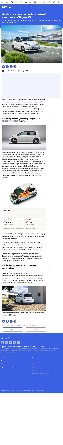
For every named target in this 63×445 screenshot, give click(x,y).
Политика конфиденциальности (40, 373)
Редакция (34, 367)
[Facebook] (2, 342)
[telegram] (3, 66)
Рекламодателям (36, 361)
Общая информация (37, 358)
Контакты (34, 370)
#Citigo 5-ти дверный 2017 (32, 325)
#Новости (18, 325)
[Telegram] (14, 342)
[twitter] (11, 66)
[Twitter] (6, 342)
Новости (3, 358)
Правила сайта (36, 364)
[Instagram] (18, 342)
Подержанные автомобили (8, 367)
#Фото (4, 325)
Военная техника (5, 364)
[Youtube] (10, 342)
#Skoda (10, 325)
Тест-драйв (4, 361)
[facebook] (7, 66)
